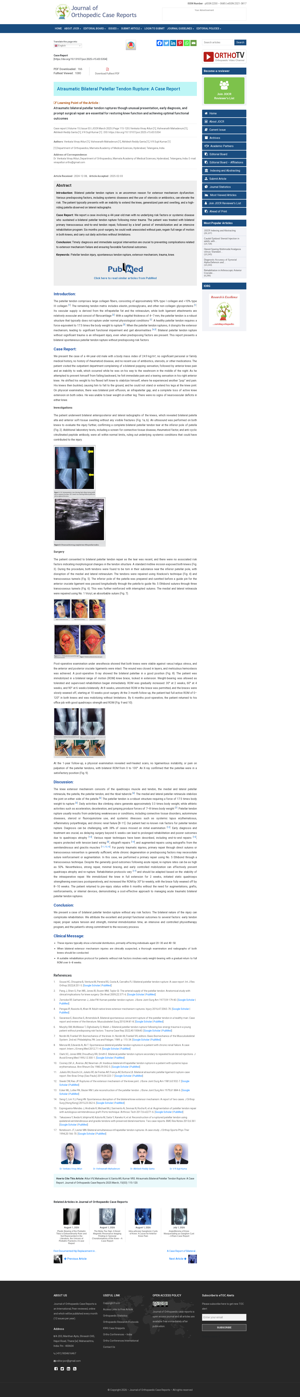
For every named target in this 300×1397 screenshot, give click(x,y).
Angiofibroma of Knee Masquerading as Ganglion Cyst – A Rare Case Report (179, 1233)
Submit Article (130, 28)
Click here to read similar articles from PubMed (125, 278)
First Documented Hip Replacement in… (75, 1251)
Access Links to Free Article (118, 1309)
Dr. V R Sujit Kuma (178, 1169)
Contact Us (109, 1347)
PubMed (106, 985)
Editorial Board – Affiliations (226, 162)
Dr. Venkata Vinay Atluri (71, 1169)
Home (58, 28)
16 (108, 847)
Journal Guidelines (179, 28)
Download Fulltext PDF (107, 73)
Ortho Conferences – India (117, 1334)
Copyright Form (111, 1303)
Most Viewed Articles (223, 195)
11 (103, 847)
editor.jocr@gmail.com (68, 1360)
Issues (112, 28)
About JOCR (71, 28)
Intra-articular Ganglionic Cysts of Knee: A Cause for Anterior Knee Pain (143, 1233)
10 (194, 837)
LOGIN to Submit (154, 28)
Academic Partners (222, 146)
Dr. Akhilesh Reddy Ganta (142, 1169)
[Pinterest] (180, 43)
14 (133, 842)
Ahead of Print (218, 211)
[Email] (193, 43)
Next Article (176, 1258)
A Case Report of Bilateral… (182, 1251)
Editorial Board (94, 28)
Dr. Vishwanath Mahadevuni (106, 1169)
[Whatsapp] (187, 43)
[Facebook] (160, 43)
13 (90, 837)
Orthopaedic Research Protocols (121, 1322)
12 (168, 827)
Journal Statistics (220, 187)
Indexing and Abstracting (225, 170)
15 (106, 847)
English (61, 45)
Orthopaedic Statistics (115, 1315)
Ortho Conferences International (121, 1340)
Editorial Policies (208, 28)
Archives (215, 138)
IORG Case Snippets (114, 1328)
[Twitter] (166, 43)
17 (134, 871)
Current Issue (217, 129)
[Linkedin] (173, 43)
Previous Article (76, 1258)
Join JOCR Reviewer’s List (225, 203)
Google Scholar (92, 985)
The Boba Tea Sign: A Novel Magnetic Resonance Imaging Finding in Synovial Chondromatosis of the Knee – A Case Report (107, 1236)
